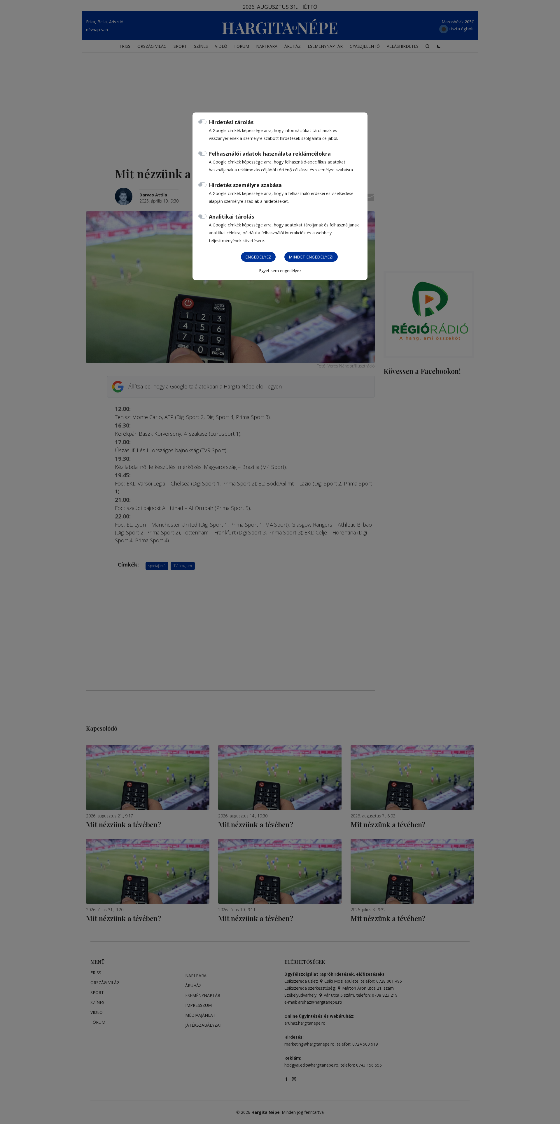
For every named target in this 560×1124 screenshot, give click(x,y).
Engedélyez (258, 257)
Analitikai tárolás (231, 216)
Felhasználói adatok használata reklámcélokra (270, 153)
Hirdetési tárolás (231, 122)
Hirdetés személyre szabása (245, 185)
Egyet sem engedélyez (280, 270)
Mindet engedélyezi (311, 257)
